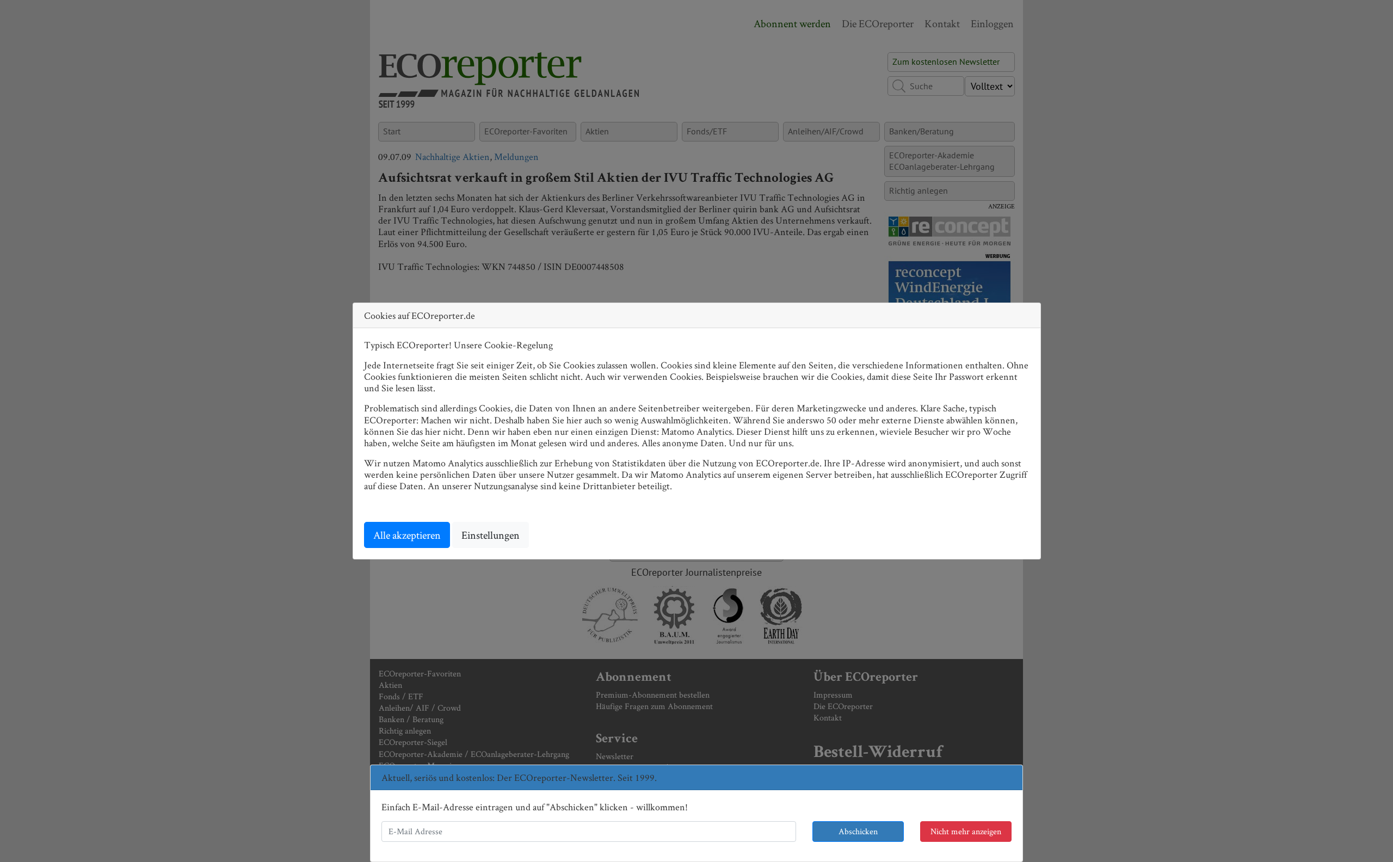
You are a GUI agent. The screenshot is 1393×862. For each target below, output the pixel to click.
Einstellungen (490, 535)
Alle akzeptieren (407, 535)
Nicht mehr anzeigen (965, 831)
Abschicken (858, 831)
